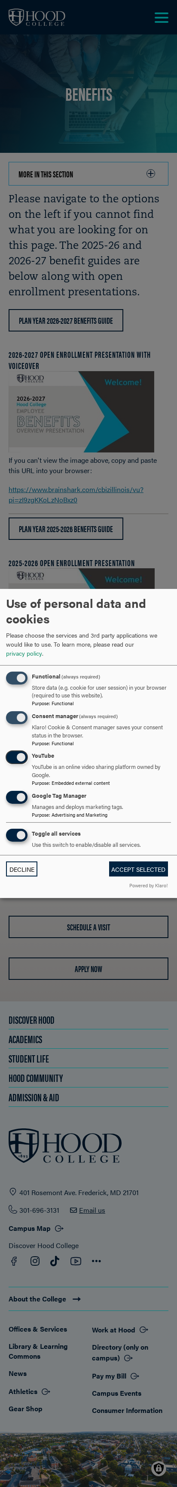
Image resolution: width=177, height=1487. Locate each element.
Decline (21, 869)
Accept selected (138, 869)
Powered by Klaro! (148, 885)
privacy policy (24, 652)
